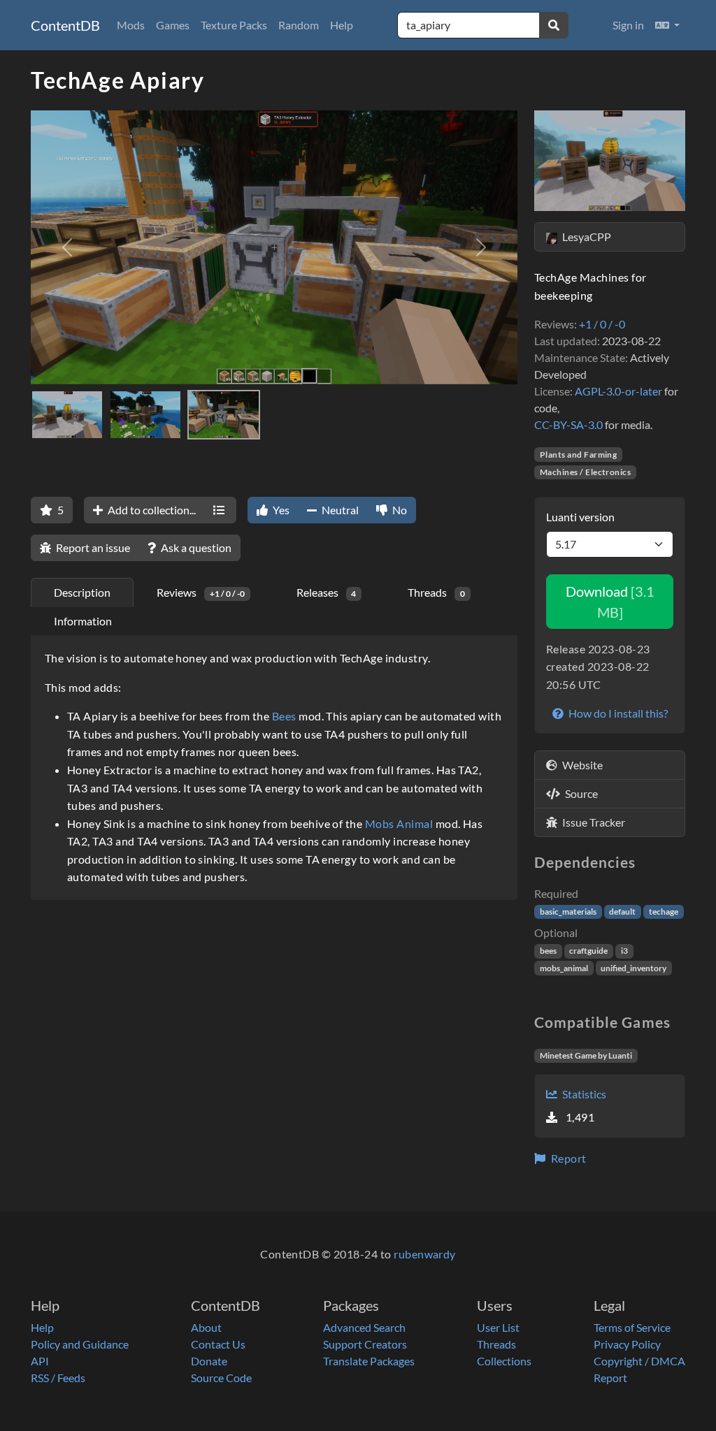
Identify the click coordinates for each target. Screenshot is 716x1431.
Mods (131, 24)
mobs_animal (564, 968)
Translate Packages (369, 1360)
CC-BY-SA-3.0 (568, 424)
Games (172, 24)
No (398, 509)
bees (548, 950)
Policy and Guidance (80, 1344)
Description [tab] (82, 592)
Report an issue (92, 547)
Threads (496, 1344)
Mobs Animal (399, 823)
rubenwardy (425, 1254)
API (40, 1360)
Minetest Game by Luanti (586, 1055)
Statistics (583, 1094)
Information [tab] (83, 620)
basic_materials (568, 911)
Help (341, 24)
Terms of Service (632, 1327)
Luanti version (580, 516)
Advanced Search (364, 1327)
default (622, 911)
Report (567, 1158)
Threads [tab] (436, 592)
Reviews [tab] (201, 592)
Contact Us (218, 1344)
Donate (209, 1360)
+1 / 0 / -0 (602, 323)
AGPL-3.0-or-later (618, 391)
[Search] (553, 25)
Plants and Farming (578, 454)
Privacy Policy (627, 1344)
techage (663, 911)
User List (498, 1327)
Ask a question (195, 547)
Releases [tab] (326, 592)
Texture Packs (234, 24)
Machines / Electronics (585, 472)
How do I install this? (617, 713)
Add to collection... (151, 509)
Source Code (221, 1377)
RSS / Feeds (58, 1377)
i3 (624, 950)
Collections (504, 1360)
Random (298, 24)
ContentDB (65, 25)
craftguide (588, 950)
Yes (280, 509)
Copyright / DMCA (639, 1360)
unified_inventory (633, 968)
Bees (284, 715)
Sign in (628, 24)
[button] (667, 25)
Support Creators (365, 1344)
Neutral (339, 509)
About (206, 1327)
